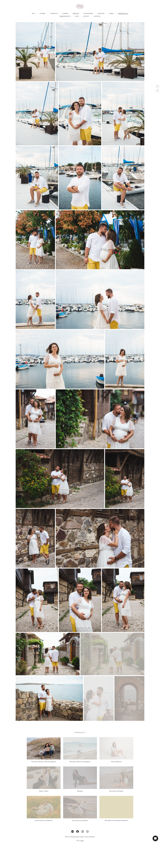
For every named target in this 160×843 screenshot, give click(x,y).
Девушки (76, 13)
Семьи (111, 13)
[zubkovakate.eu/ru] (80, 6)
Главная (65, 13)
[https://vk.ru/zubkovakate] (72, 831)
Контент (86, 16)
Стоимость (54, 13)
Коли (77, 16)
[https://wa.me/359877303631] (87, 831)
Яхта (33, 13)
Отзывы (42, 13)
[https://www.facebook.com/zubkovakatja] (77, 831)
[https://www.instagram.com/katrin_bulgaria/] (82, 831)
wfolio (82, 840)
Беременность (123, 13)
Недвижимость (65, 16)
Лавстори (101, 13)
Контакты (97, 16)
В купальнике (88, 13)
